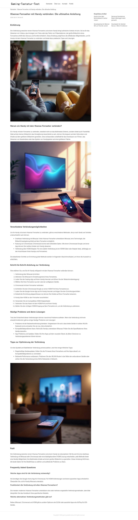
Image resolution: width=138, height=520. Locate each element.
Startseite (49, 4)
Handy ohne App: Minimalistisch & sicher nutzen (100, 18)
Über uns (57, 4)
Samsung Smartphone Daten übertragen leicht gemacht (118, 18)
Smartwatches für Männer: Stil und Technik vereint (102, 25)
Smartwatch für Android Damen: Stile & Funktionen (119, 25)
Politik (71, 4)
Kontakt (64, 4)
